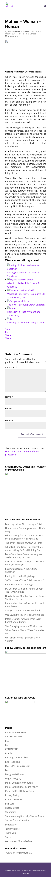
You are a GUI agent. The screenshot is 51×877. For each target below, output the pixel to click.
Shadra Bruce (12, 807)
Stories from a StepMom (17, 820)
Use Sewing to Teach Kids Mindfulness (24, 614)
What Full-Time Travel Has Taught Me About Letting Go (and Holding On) (24, 548)
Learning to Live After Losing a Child (23, 524)
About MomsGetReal (15, 732)
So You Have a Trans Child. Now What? (24, 580)
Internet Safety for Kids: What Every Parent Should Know (23, 620)
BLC (7, 740)
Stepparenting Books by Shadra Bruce (24, 816)
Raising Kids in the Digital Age (20, 576)
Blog (7, 744)
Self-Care (9, 803)
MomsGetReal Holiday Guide (20, 791)
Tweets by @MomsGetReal (18, 852)
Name (9, 396)
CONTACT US (11, 749)
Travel (8, 837)
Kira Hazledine (12, 761)
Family (8, 753)
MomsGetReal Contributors (19, 782)
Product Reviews (13, 799)
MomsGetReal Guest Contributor (25, 31)
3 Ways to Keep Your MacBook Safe (23, 610)
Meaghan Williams (14, 774)
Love (7, 770)
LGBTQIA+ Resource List (17, 765)
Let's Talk (24, 33)
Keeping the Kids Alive (16, 757)
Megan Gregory (13, 778)
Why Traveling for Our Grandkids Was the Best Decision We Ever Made (24, 537)
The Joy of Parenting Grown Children (23, 542)
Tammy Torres (12, 828)
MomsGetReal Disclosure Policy (21, 786)
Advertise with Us (14, 736)
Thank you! (10, 832)
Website (9, 420)
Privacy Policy (12, 795)
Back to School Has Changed (19, 584)
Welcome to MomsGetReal (18, 841)
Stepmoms (10, 811)
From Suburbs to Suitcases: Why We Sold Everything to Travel (23, 556)
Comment (11, 367)
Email (9, 408)
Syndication (11, 824)
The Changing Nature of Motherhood (24, 626)
